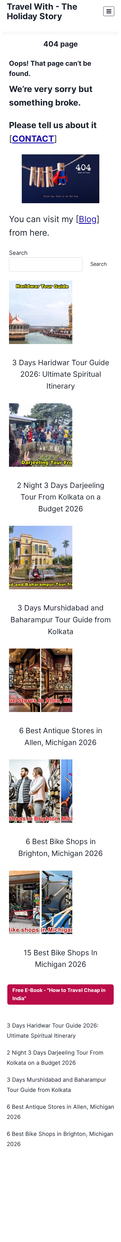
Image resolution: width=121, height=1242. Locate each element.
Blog (88, 219)
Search (18, 252)
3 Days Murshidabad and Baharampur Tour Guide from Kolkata (60, 619)
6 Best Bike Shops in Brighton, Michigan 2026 (60, 847)
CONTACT (33, 138)
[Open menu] (108, 11)
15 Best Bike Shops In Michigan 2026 (60, 958)
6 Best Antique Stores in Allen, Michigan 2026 (60, 736)
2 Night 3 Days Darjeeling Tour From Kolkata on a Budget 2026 (60, 497)
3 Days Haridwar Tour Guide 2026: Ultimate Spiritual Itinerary (60, 374)
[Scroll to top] (116, 1221)
